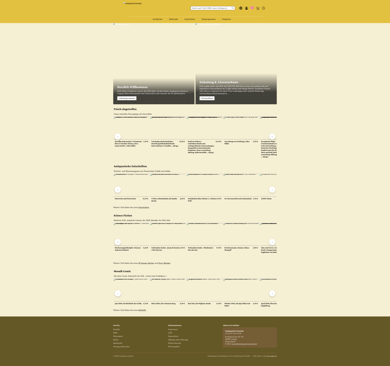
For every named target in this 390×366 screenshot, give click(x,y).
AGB (170, 333)
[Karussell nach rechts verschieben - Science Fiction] (272, 242)
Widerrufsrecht (174, 343)
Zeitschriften (189, 19)
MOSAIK (142, 310)
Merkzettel (117, 343)
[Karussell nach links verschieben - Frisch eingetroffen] (118, 136)
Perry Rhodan (164, 263)
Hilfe (115, 333)
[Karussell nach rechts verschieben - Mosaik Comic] (272, 293)
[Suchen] (233, 8)
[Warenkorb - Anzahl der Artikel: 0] (258, 8)
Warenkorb (118, 336)
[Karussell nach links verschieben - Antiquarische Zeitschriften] (118, 190)
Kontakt (116, 329)
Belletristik (173, 19)
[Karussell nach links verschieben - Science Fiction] (118, 242)
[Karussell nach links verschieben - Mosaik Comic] (118, 293)
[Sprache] (241, 8)
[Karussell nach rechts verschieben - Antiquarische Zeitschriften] (272, 190)
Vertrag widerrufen (121, 347)
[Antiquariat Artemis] (156, 8)
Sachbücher (158, 19)
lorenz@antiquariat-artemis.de (244, 344)
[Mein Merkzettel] (252, 8)
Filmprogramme (209, 19)
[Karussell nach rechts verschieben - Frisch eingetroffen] (272, 136)
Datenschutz (173, 336)
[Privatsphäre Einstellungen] (263, 8)
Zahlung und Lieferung (178, 340)
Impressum (173, 329)
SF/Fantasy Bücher (146, 263)
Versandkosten (271, 356)
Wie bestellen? (174, 347)
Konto (115, 340)
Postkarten (226, 19)
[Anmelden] (246, 8)
